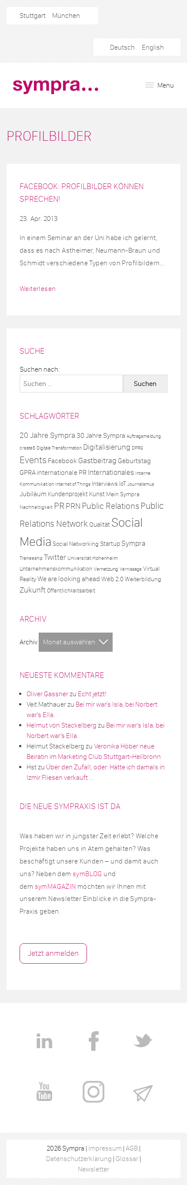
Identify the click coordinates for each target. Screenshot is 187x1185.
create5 (27, 448)
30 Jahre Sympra (101, 435)
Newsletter (93, 1169)
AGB (132, 1148)
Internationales (111, 472)
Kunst (97, 494)
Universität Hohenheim (92, 558)
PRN (73, 506)
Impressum (105, 1148)
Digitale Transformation (59, 448)
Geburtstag (134, 461)
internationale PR (62, 472)
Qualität (99, 524)
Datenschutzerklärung (79, 1159)
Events (33, 460)
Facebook (62, 461)
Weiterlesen (38, 288)
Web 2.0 (112, 579)
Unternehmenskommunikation (56, 568)
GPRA (28, 472)
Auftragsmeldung (144, 436)
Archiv (28, 642)
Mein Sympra (123, 494)
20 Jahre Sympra (47, 435)
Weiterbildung (143, 579)
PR (59, 505)
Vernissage (131, 569)
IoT (122, 484)
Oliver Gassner (47, 694)
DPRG (137, 448)
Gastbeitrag (97, 460)
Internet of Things (72, 484)
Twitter (55, 557)
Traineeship (31, 558)
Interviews (105, 484)
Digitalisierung (106, 447)
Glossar (127, 1159)
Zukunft (33, 590)
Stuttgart (33, 15)
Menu (165, 85)
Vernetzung (106, 569)
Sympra (133, 543)
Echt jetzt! (92, 694)
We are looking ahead (68, 579)
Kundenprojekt (68, 494)
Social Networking (76, 544)
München (66, 15)
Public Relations (110, 506)
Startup (110, 544)
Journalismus (140, 484)
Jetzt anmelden (53, 953)
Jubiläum (33, 494)
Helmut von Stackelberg (62, 725)
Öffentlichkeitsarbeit (71, 590)
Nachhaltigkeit (36, 507)
